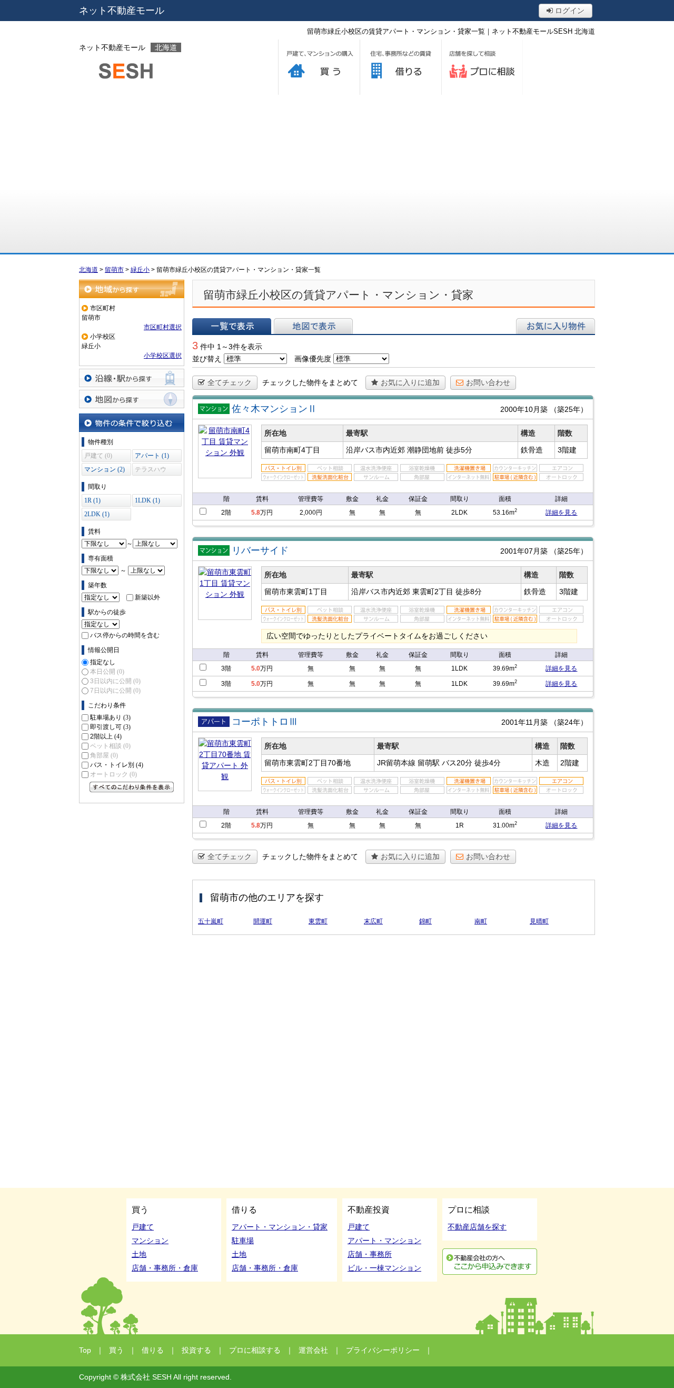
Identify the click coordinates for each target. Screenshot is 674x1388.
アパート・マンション (384, 1240)
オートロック (113, 774)
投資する (196, 1350)
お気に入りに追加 (410, 382)
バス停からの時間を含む (125, 635)
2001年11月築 (524, 722)
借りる (400, 67)
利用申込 (489, 1261)
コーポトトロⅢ (265, 721)
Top (85, 1350)
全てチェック (229, 382)
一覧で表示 (231, 326)
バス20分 (457, 763)
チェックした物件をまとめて (310, 382)
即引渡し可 (110, 727)
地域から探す (131, 289)
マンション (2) (104, 469)
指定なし (102, 662)
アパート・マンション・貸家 (280, 1227)
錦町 (425, 921)
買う (319, 67)
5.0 (255, 668)
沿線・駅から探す (131, 378)
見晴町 (539, 921)
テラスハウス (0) (150, 471)
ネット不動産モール (121, 10)
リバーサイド (260, 550)
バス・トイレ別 (116, 765)
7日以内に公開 (115, 690)
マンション (150, 1240)
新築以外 (147, 597)
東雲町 (318, 921)
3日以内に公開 (115, 681)
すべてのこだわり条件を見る (132, 787)
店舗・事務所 (370, 1254)
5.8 (255, 512)
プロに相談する (482, 67)
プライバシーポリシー (383, 1350)
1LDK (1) (147, 500)
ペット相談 (110, 746)
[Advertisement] (337, 174)
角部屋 (104, 755)
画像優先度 (312, 359)
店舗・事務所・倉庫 (165, 1268)
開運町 (262, 921)
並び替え (207, 359)
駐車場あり (110, 717)
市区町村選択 (163, 327)
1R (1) (92, 500)
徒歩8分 (468, 591)
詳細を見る (561, 512)
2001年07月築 (524, 551)
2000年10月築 (524, 409)
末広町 (373, 921)
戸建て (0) (98, 455)
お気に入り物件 (555, 326)
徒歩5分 (459, 450)
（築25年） (569, 409)
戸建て (143, 1227)
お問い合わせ (488, 382)
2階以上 (106, 736)
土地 (139, 1254)
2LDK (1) (97, 514)
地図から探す (131, 399)
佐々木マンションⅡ (274, 408)
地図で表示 (313, 326)
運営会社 (313, 1350)
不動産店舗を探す (477, 1227)
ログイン (568, 10)
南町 (480, 921)
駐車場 (243, 1240)
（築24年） (569, 722)
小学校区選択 (163, 355)
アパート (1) (152, 455)
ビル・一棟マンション (384, 1268)
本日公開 (107, 671)
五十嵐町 (210, 921)
